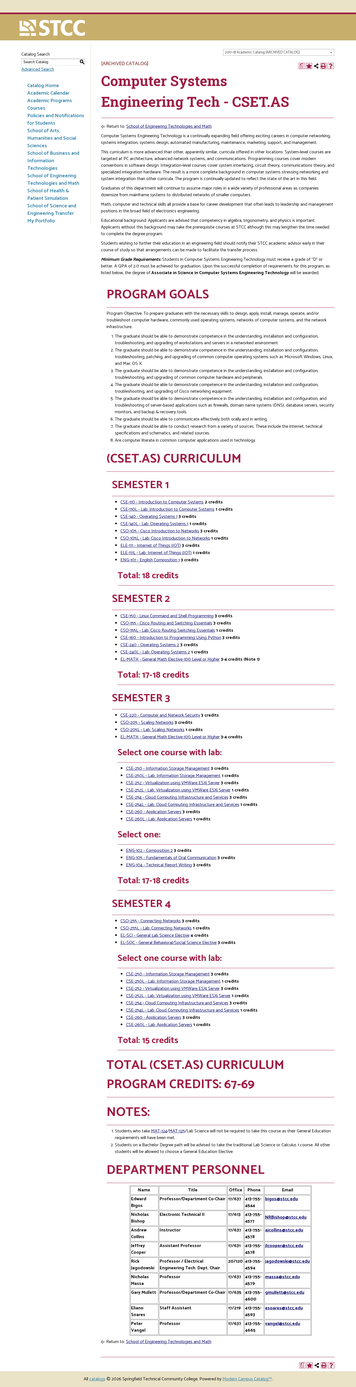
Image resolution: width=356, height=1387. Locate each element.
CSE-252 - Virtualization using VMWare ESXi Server (173, 783)
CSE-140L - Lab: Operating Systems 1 (154, 524)
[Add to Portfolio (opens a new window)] (309, 66)
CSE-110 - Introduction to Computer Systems (162, 502)
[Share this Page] (316, 66)
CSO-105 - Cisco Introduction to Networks (159, 531)
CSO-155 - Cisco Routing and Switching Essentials (166, 623)
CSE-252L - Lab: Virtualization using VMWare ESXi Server (178, 790)
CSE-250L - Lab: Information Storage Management (173, 775)
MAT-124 (159, 1131)
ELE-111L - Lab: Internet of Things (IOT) (156, 553)
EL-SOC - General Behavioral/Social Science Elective (168, 942)
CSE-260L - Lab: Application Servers (159, 819)
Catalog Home (43, 86)
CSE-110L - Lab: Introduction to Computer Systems (167, 509)
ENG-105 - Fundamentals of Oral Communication (171, 858)
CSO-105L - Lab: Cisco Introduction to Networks (165, 538)
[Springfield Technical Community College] (52, 28)
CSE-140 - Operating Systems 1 (148, 516)
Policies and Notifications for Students (55, 119)
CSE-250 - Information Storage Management (168, 768)
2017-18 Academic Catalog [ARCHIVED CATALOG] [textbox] (262, 52)
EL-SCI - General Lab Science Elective (154, 935)
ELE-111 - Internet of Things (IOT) (150, 545)
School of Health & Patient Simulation (48, 195)
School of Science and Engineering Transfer (51, 210)
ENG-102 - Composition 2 (149, 850)
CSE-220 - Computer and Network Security (160, 715)
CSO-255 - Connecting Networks (150, 921)
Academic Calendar (48, 93)
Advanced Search (37, 69)
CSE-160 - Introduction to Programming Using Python (170, 637)
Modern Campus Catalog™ (247, 1379)
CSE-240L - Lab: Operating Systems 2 (155, 652)
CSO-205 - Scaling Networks (147, 722)
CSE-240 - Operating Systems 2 (149, 645)
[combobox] (278, 52)
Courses (36, 108)
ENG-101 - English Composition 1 (150, 560)
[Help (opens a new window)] (331, 66)
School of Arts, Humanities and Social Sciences (51, 138)
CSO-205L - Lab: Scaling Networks (152, 730)
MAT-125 (177, 1131)
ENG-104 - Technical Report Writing (159, 865)
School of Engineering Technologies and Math (53, 180)
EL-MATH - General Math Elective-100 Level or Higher (170, 659)
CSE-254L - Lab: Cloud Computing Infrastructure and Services (182, 804)
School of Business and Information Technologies (53, 161)
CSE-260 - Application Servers (153, 812)
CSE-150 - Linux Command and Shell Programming (167, 616)
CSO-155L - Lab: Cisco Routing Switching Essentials (167, 630)
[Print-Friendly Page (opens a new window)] (323, 66)
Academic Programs (49, 101)
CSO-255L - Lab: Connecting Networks (156, 928)
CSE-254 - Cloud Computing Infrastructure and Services (177, 797)
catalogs (97, 1379)
